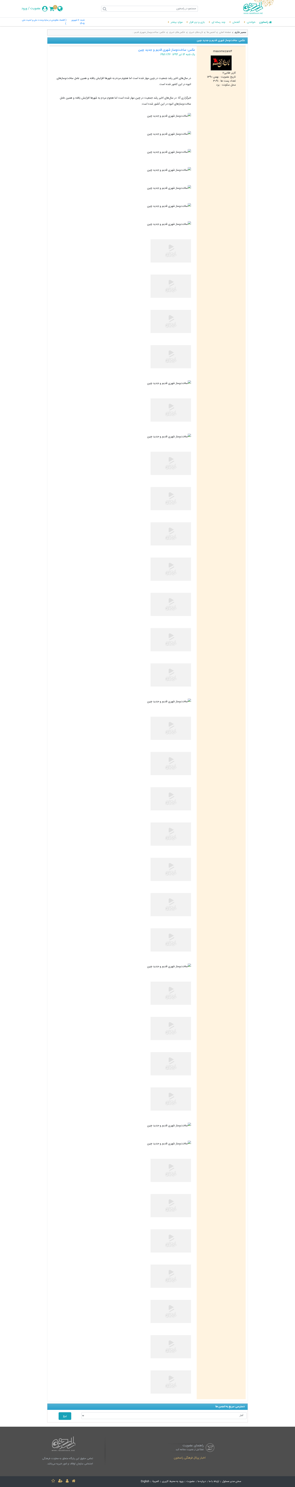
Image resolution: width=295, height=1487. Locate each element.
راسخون (263, 22)
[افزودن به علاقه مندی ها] (53, 1481)
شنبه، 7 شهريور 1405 (77, 22)
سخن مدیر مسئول (231, 1481)
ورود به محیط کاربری (172, 1481)
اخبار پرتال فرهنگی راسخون (189, 1458)
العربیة (155, 1481)
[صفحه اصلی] (73, 1481)
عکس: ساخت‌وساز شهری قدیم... (148, 32)
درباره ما (202, 1481)
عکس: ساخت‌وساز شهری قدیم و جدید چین (166, 50)
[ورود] (67, 1481)
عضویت (35, 8)
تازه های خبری (196, 32)
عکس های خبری (177, 32)
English (145, 1481)
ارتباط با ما (214, 1481)
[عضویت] (60, 1481)
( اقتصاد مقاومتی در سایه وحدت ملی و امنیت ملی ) (44, 22)
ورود (24, 8)
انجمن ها (211, 32)
